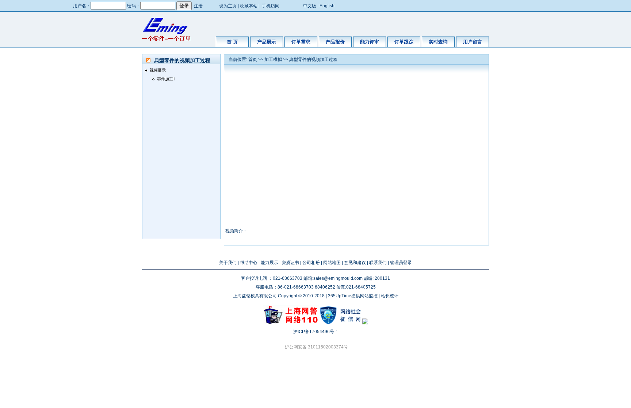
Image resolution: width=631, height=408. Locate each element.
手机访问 (270, 5)
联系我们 (378, 262)
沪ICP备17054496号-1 (315, 331)
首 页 (232, 42)
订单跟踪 (403, 42)
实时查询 (438, 42)
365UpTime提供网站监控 (353, 295)
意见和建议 (355, 262)
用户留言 (472, 42)
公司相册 (311, 262)
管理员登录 (401, 262)
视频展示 (158, 70)
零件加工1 (166, 79)
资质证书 (290, 262)
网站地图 (332, 262)
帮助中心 (248, 262)
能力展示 (269, 262)
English (327, 5)
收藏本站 (248, 5)
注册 (198, 5)
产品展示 (266, 42)
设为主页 (228, 5)
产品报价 (335, 42)
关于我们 (228, 262)
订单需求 (300, 42)
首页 (252, 59)
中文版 (309, 5)
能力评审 (369, 42)
